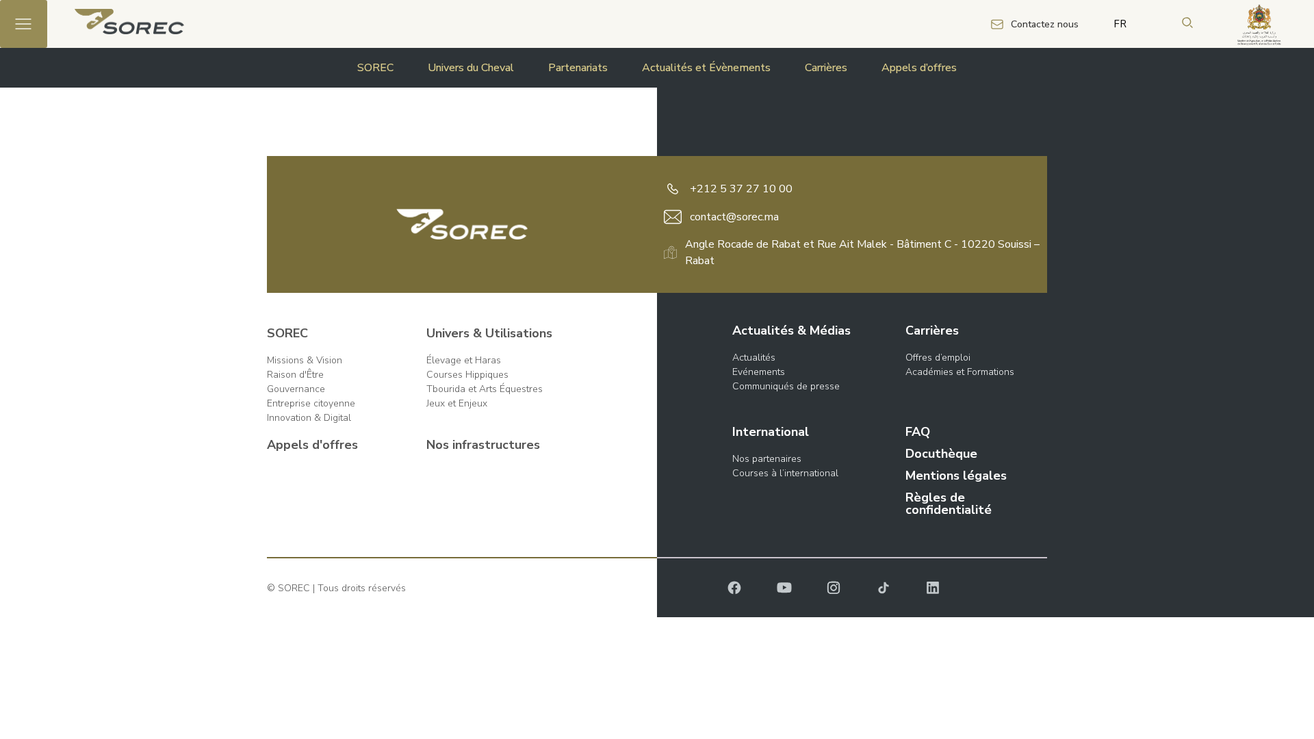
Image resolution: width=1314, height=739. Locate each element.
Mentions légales (956, 475)
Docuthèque (941, 453)
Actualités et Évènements (706, 67)
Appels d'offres (312, 445)
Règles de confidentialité (948, 503)
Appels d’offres (919, 67)
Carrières (826, 67)
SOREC (375, 67)
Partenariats (578, 67)
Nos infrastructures (483, 445)
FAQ (917, 432)
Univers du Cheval (471, 67)
